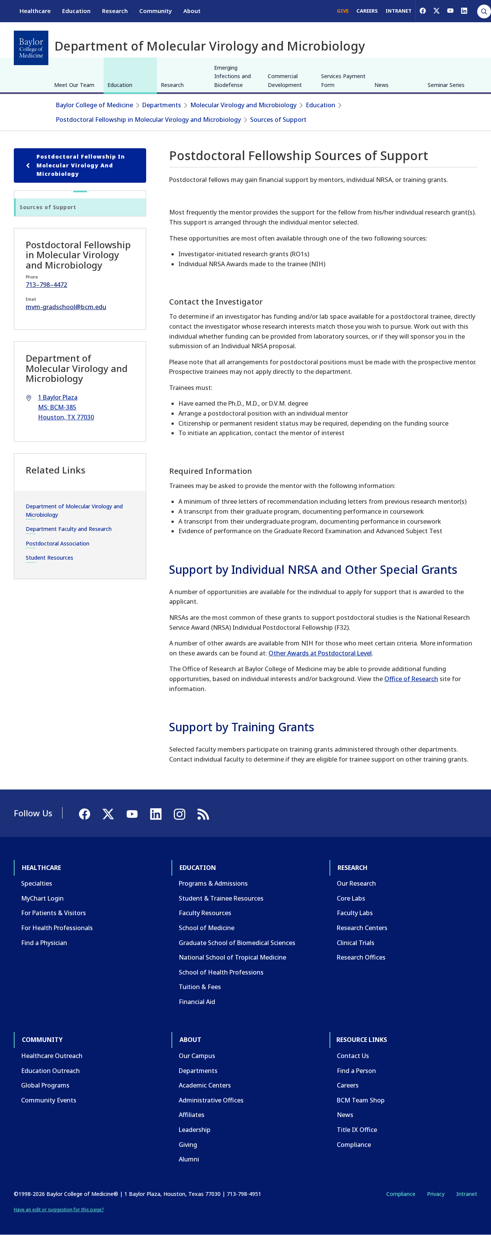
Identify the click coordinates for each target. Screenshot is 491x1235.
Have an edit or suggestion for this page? (59, 1209)
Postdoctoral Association (57, 543)
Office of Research (411, 679)
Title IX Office (357, 1129)
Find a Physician (44, 943)
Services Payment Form (343, 80)
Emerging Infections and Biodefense (232, 76)
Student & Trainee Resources (221, 898)
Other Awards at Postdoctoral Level (320, 653)
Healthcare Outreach (51, 1056)
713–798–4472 (46, 284)
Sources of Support (278, 119)
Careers (348, 1085)
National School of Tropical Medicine (232, 957)
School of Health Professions (221, 972)
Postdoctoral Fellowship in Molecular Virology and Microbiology (148, 119)
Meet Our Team (74, 84)
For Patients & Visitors (53, 913)
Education (76, 11)
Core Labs (351, 898)
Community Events (48, 1100)
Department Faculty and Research (69, 528)
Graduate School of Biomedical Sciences (237, 943)
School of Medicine (206, 928)
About (192, 11)
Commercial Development (285, 80)
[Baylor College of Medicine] (31, 48)
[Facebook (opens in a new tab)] (423, 10)
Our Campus (197, 1056)
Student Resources (49, 557)
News (381, 84)
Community (155, 11)
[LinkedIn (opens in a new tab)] (464, 10)
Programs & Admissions (213, 883)
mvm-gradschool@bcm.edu (66, 307)
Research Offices (361, 957)
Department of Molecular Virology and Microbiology (74, 510)
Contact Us (353, 1056)
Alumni (189, 1159)
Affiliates (191, 1115)
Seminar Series (446, 84)
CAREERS (367, 10)
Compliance (354, 1144)
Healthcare (35, 11)
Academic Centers (205, 1085)
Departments (161, 105)
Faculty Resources (205, 913)
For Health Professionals (57, 928)
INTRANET (399, 10)
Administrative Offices (211, 1100)
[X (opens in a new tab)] (436, 10)
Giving (188, 1144)
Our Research (356, 883)
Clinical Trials (355, 943)
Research (115, 11)
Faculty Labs (355, 913)
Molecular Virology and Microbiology (243, 105)
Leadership (195, 1129)
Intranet (466, 1193)
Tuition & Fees (200, 987)
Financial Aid (197, 1002)
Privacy (436, 1193)
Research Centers (362, 928)
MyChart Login (42, 898)
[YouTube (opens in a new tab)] (450, 10)
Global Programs (45, 1085)
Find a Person (356, 1070)
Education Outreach (50, 1070)
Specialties (36, 883)
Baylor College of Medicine (94, 105)
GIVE (343, 10)
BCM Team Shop (361, 1100)
